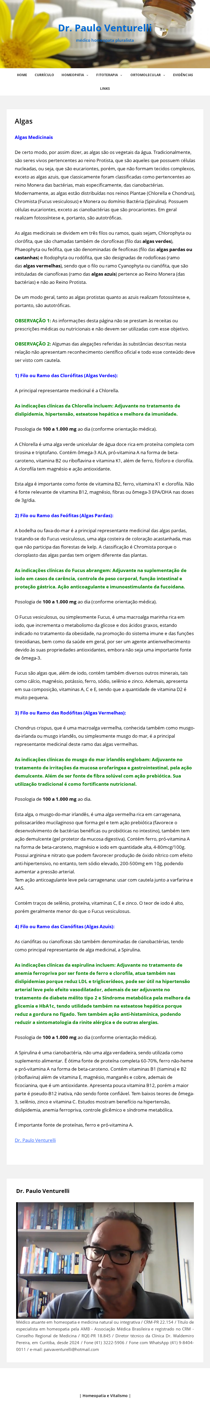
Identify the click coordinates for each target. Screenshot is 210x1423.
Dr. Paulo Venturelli (105, 27)
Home (22, 75)
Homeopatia (73, 75)
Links (105, 88)
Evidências (183, 75)
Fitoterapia (107, 75)
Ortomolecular (145, 75)
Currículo (44, 75)
